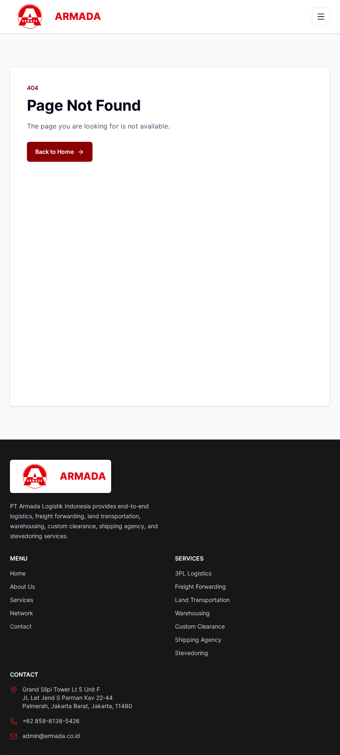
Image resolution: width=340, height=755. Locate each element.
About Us (22, 586)
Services (21, 599)
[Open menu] (321, 16)
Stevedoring (191, 652)
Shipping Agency (198, 639)
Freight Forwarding (200, 586)
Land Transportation (202, 599)
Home (18, 573)
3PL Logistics (193, 573)
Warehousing (192, 613)
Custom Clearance (200, 626)
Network (21, 613)
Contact (21, 626)
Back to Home (54, 151)
